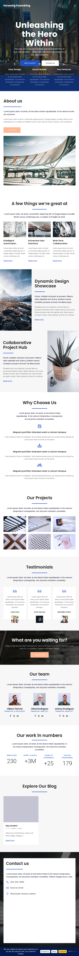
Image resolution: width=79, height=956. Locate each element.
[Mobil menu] (75, 5)
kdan (13, 828)
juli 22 (20, 828)
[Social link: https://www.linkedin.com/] (18, 716)
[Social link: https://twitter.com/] (15, 716)
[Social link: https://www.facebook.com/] (11, 716)
